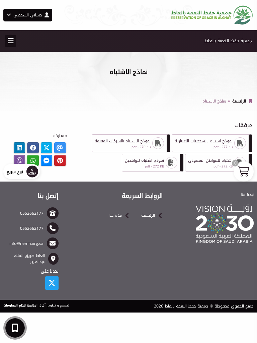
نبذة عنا (115, 215)
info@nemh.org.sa (26, 243)
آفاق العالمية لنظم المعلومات (24, 305)
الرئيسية (239, 101)
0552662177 (32, 213)
